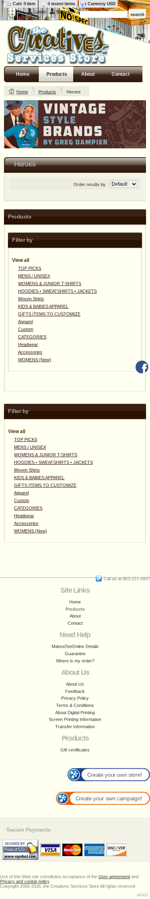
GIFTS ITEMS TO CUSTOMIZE (49, 314)
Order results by (90, 184)
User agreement (114, 876)
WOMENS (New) (34, 359)
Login (39, 11)
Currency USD (101, 3)
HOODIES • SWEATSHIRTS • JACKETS (57, 291)
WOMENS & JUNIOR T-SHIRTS (49, 283)
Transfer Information (75, 726)
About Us (75, 684)
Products (56, 74)
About (88, 74)
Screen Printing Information (75, 719)
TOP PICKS (29, 268)
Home (23, 74)
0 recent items (61, 3)
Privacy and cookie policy (25, 881)
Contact (121, 74)
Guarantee (75, 653)
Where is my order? (75, 660)
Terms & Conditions (75, 705)
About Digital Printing (75, 712)
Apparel (25, 321)
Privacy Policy (75, 698)
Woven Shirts (31, 298)
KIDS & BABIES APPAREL (43, 306)
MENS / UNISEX (34, 275)
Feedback (75, 691)
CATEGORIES (32, 336)
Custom (25, 329)
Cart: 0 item (24, 3)
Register (64, 11)
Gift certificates (75, 749)
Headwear (28, 344)
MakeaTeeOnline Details (75, 646)
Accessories (30, 352)
